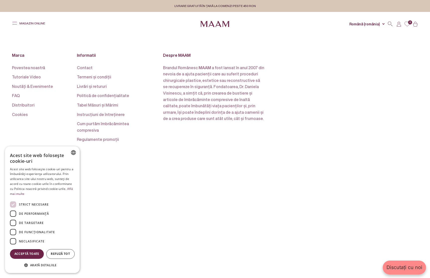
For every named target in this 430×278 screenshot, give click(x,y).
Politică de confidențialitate (103, 96)
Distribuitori (23, 105)
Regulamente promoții (98, 139)
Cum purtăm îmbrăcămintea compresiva (103, 127)
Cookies (20, 114)
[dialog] (42, 209)
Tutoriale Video (26, 77)
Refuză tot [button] (60, 254)
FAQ (16, 96)
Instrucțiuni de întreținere (101, 114)
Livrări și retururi (92, 86)
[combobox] (73, 152)
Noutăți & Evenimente (32, 86)
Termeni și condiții (94, 77)
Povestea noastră (28, 68)
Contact (85, 68)
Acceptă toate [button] (26, 254)
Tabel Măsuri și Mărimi (97, 105)
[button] (42, 265)
